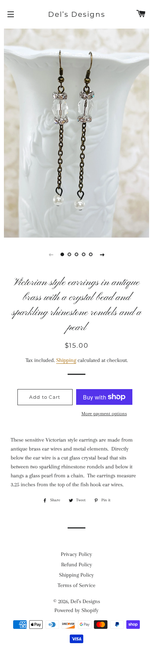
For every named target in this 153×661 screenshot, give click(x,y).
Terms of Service (76, 585)
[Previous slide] (51, 254)
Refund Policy (76, 564)
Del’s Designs (76, 14)
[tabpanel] (76, 132)
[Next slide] (102, 254)
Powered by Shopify (76, 610)
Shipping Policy (76, 575)
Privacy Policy (76, 554)
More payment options (104, 413)
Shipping (66, 360)
